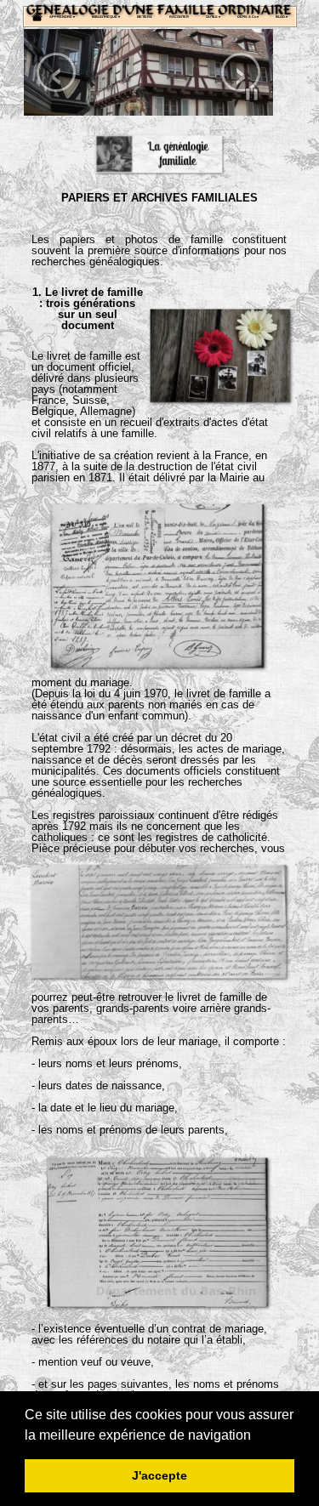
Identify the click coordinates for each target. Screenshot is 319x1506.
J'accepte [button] (159, 1475)
